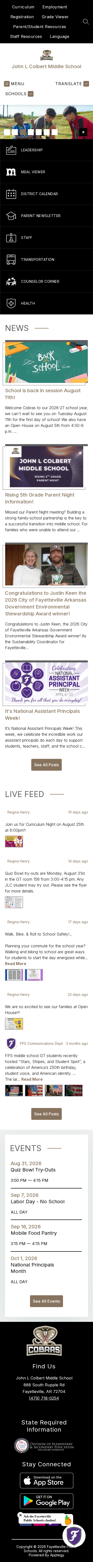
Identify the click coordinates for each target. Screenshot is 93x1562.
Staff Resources (26, 36)
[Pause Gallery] (83, 132)
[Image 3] (23, 132)
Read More (15, 963)
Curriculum (23, 6)
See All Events (46, 1301)
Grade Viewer (55, 16)
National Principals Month (32, 1268)
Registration (22, 16)
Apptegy (57, 1555)
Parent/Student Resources (39, 26)
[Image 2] (15, 132)
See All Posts (46, 764)
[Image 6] (47, 132)
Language (59, 36)
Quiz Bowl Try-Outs (35, 1170)
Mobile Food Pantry (35, 1233)
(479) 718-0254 (44, 1398)
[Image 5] (39, 132)
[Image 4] (31, 132)
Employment (54, 6)
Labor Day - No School (39, 1201)
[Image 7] (55, 132)
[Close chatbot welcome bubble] (20, 1515)
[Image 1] (7, 132)
